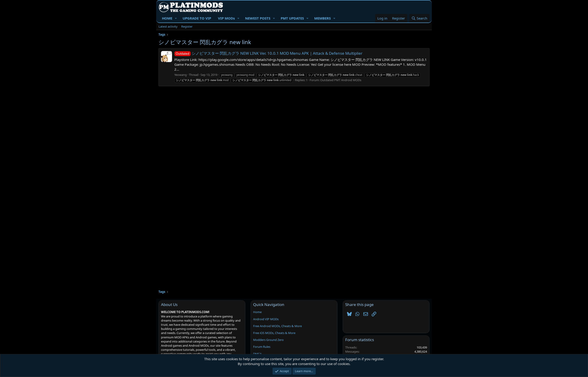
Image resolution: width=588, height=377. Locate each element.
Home (257, 312)
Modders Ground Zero (268, 340)
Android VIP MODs (266, 319)
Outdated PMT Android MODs (340, 80)
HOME (167, 18)
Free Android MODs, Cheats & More (277, 326)
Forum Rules (261, 347)
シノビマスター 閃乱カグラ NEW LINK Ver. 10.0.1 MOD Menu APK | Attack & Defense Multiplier (269, 53)
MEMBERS (322, 18)
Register (186, 26)
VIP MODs (226, 18)
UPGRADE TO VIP (197, 18)
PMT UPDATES (292, 18)
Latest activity (168, 26)
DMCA (257, 354)
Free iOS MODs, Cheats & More (274, 333)
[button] (176, 18)
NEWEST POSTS (257, 18)
